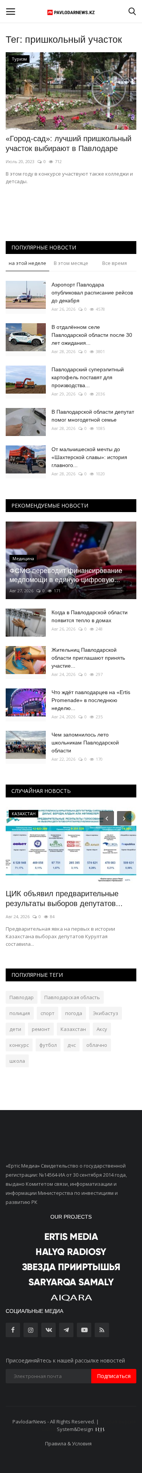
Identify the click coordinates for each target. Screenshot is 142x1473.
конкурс (19, 1045)
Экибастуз (105, 1013)
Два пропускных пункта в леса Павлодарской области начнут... (62, 898)
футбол (48, 1045)
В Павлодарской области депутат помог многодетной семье (92, 416)
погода (73, 1013)
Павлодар (21, 997)
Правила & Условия (68, 1443)
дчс (71, 1045)
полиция (19, 1013)
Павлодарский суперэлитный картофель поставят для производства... (87, 377)
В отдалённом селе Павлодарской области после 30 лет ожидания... (91, 335)
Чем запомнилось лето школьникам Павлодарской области (85, 743)
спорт (48, 1013)
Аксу (102, 1029)
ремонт (41, 1029)
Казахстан (73, 1029)
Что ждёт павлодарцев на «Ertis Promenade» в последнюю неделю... (90, 700)
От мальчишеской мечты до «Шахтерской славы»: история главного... (89, 457)
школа (17, 1060)
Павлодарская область (72, 997)
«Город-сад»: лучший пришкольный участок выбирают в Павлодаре (68, 143)
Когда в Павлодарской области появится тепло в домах (89, 616)
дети (15, 1029)
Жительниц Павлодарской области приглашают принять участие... (88, 658)
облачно (96, 1045)
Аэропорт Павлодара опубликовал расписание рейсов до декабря (92, 293)
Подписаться (114, 1376)
